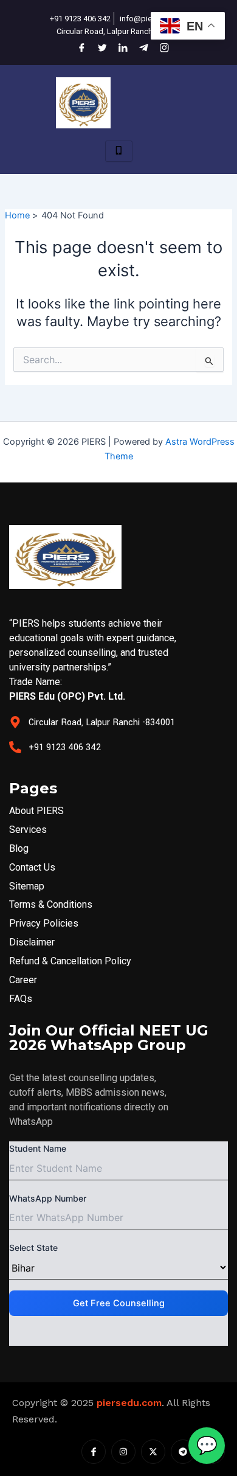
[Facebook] (77, 47)
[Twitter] (98, 47)
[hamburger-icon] (118, 151)
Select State (33, 1247)
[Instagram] (160, 47)
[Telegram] (139, 47)
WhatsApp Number (47, 1198)
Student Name (37, 1148)
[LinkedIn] (118, 47)
